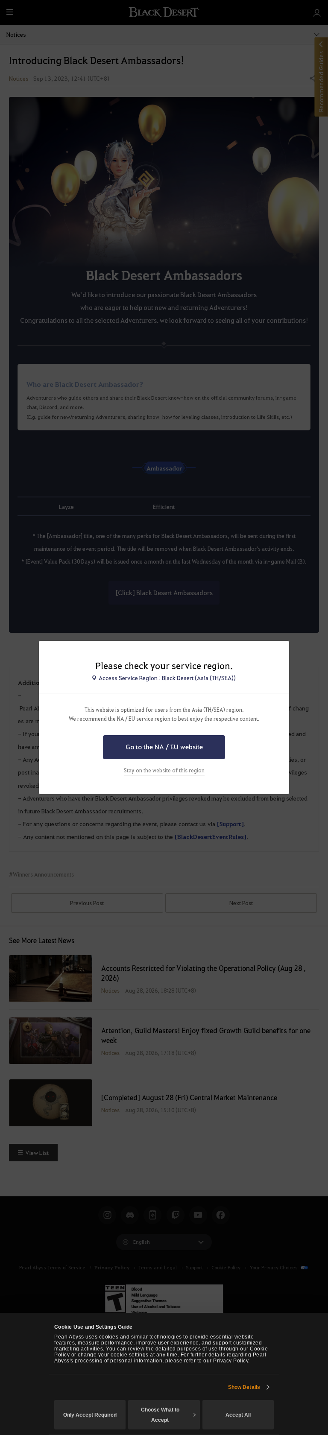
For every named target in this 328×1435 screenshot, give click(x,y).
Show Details (244, 1387)
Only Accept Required (90, 1415)
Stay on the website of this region (164, 770)
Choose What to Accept (160, 1415)
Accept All (238, 1415)
